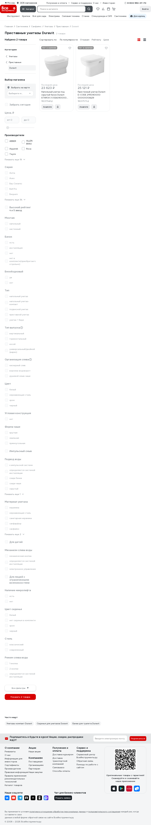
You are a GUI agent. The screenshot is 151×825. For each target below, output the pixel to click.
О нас (8, 755)
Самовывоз (58, 767)
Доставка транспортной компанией (59, 761)
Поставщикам (36, 761)
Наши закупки (35, 772)
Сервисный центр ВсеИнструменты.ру (87, 756)
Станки (85, 16)
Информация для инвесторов (13, 760)
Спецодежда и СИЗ (102, 16)
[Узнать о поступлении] (58, 106)
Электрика (54, 16)
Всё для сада (39, 16)
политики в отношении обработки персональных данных (57, 811)
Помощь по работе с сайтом (87, 766)
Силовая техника (70, 16)
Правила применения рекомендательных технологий (15, 778)
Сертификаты (12, 765)
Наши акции (35, 751)
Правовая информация (16, 772)
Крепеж (26, 16)
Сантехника (120, 16)
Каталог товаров (13, 785)
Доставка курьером (62, 754)
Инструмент (13, 16)
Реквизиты (10, 751)
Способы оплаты (61, 771)
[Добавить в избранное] (69, 48)
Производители (13, 768)
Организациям (36, 765)
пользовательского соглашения (104, 811)
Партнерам (34, 768)
